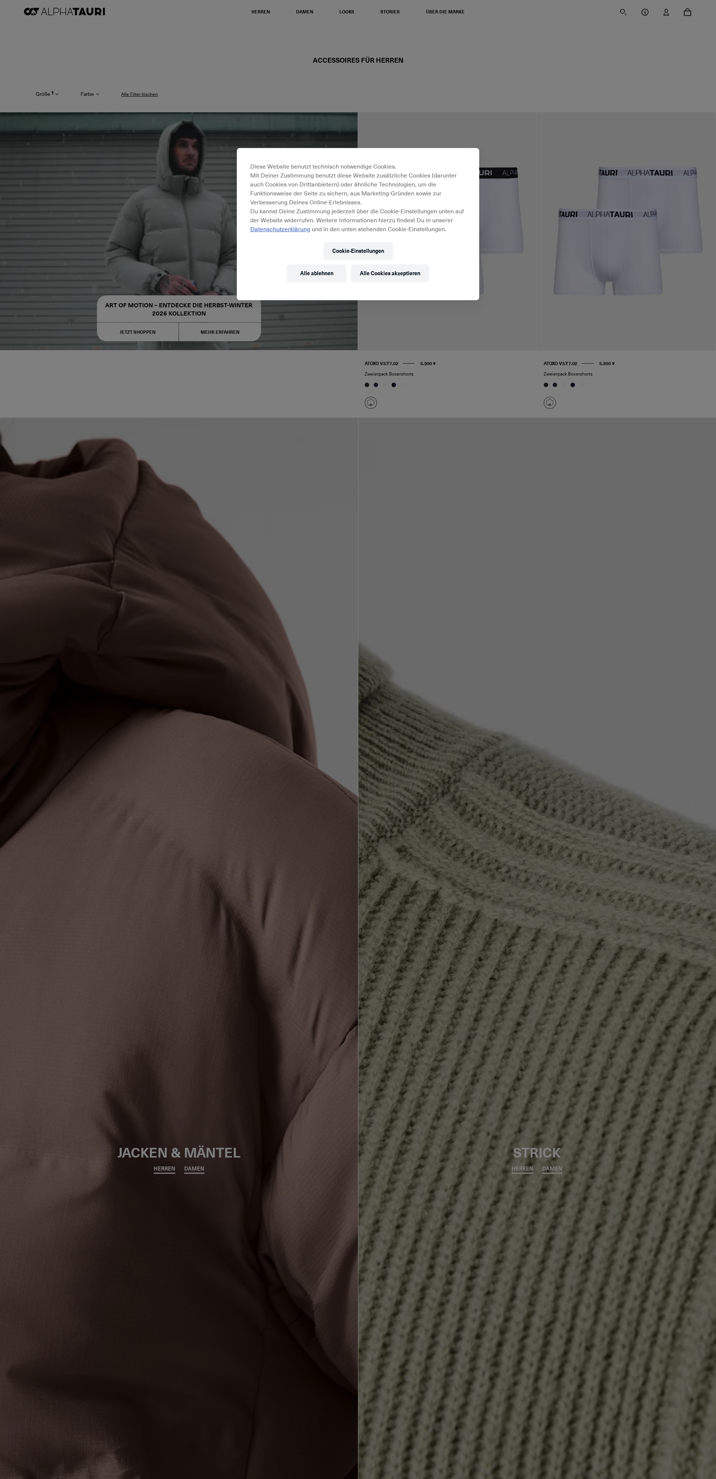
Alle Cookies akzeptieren (390, 273)
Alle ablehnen (316, 273)
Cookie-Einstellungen (358, 251)
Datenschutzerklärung (280, 228)
